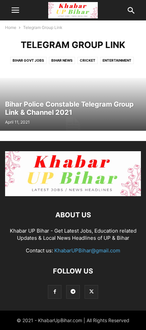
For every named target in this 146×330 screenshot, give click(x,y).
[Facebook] (54, 291)
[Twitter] (91, 291)
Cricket (87, 60)
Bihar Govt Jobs (28, 60)
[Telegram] (73, 291)
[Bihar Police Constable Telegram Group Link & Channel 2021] (73, 104)
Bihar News (62, 60)
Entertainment (117, 60)
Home (10, 27)
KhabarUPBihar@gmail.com (87, 250)
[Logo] (73, 194)
